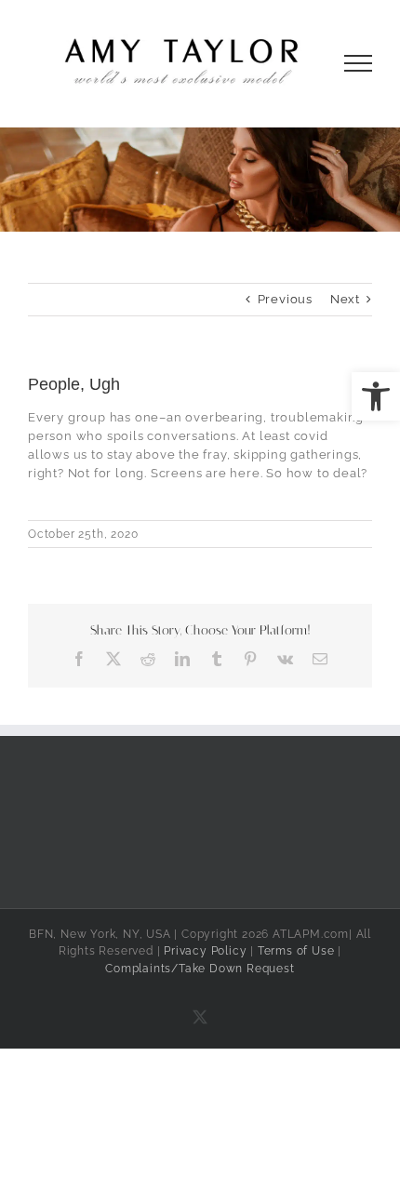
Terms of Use (296, 950)
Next (345, 299)
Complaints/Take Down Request (199, 968)
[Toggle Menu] (358, 63)
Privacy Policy (205, 950)
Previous (285, 299)
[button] (376, 396)
